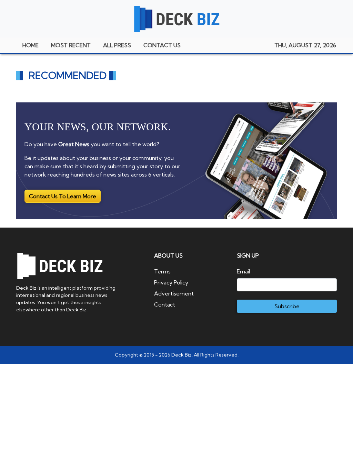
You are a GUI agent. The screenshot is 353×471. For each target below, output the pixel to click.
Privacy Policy (171, 282)
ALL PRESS (117, 45)
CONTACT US (162, 45)
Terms (162, 271)
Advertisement (174, 293)
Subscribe (287, 306)
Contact (164, 304)
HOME (30, 45)
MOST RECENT (71, 45)
